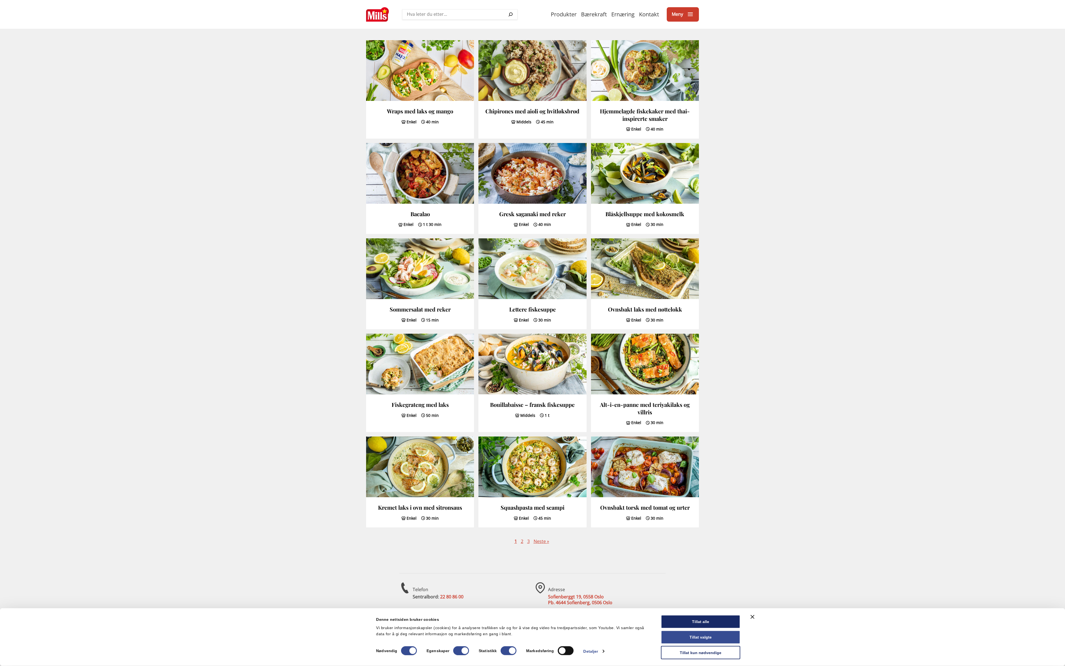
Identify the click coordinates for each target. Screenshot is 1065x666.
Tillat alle (700, 621)
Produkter (564, 14)
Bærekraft (594, 14)
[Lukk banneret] (752, 617)
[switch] (461, 650)
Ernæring (623, 14)
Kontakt (649, 14)
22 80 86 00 (451, 597)
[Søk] (510, 14)
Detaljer (590, 651)
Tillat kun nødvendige (700, 652)
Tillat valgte (700, 637)
